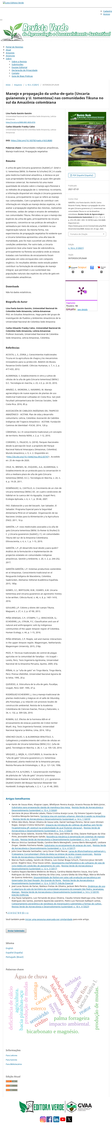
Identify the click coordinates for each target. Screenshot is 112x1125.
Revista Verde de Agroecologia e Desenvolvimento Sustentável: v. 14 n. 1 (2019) (51, 819)
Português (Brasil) (14, 957)
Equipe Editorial (19, 67)
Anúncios (10, 55)
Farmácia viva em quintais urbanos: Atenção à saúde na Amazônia (72, 816)
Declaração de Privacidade (24, 70)
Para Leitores (11, 1055)
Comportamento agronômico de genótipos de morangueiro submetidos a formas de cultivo (57, 903)
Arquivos (10, 52)
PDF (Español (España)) (82, 175)
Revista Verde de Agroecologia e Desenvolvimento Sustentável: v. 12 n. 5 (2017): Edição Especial (53, 882)
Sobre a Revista (19, 61)
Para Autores (11, 1059)
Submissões (17, 64)
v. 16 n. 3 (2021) (32, 84)
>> (27, 912)
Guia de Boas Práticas (22, 76)
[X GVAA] (69, 1121)
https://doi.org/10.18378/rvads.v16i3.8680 (31, 140)
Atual (8, 49)
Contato (15, 73)
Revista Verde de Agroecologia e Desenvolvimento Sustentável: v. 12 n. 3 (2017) (52, 867)
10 (23, 912)
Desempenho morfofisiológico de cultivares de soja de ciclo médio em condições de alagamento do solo (58, 864)
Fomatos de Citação (79, 234)
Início (8, 84)
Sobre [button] (9, 58)
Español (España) (14, 952)
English (9, 948)
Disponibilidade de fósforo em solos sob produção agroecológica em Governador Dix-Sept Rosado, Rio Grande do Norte (56, 879)
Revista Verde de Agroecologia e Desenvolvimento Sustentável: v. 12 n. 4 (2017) (59, 847)
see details (83, 309)
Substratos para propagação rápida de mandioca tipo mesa (41, 807)
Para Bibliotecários (14, 1064)
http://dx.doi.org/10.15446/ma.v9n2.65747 (28, 456)
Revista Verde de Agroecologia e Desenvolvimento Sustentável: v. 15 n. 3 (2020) (56, 829)
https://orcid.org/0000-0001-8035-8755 (20, 122)
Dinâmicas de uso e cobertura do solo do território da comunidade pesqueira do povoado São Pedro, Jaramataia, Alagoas (58, 889)
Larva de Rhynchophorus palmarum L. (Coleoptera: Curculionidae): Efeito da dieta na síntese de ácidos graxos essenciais (59, 852)
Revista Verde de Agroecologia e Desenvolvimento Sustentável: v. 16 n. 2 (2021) (56, 855)
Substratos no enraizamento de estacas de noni (68, 845)
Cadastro (107, 11)
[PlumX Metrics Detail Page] (81, 290)
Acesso (106, 14)
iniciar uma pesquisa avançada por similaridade (48, 919)
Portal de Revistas (14, 47)
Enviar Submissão (16, 930)
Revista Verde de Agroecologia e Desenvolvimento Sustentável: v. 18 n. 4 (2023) (50, 906)
